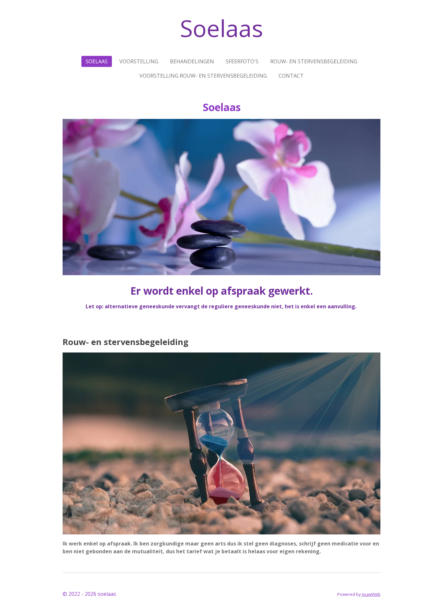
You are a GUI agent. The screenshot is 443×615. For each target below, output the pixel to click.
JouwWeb (371, 594)
